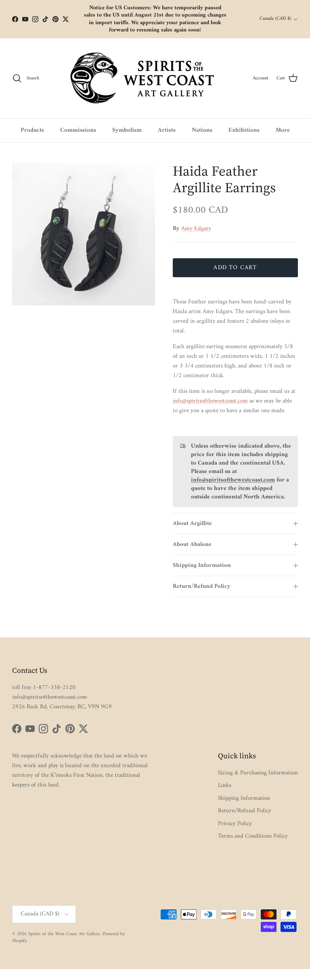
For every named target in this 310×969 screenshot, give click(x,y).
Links (224, 785)
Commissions (78, 130)
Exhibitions (244, 130)
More (283, 130)
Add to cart (235, 267)
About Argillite (192, 523)
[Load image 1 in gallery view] (83, 234)
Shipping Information (202, 565)
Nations (202, 130)
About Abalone (192, 544)
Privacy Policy (235, 823)
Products (32, 130)
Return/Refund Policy (201, 586)
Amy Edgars (196, 228)
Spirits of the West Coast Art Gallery (64, 934)
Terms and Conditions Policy (253, 836)
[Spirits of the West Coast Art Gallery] (149, 78)
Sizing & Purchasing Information (258, 773)
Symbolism (127, 130)
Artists (167, 130)
